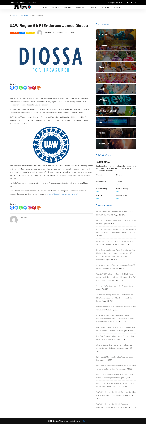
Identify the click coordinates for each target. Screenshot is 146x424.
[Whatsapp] (21, 88)
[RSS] (39, 88)
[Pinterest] (34, 88)
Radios (117, 7)
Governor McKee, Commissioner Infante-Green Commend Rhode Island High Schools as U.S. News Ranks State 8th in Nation (115, 319)
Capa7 (84, 421)
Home (45, 7)
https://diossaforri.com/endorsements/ (63, 194)
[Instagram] (30, 88)
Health (93, 7)
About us (14, 2)
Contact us (32, 2)
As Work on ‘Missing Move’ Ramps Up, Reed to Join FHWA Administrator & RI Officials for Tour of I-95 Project (114, 298)
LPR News (24, 15)
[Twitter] (131, 3)
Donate (23, 2)
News (54, 7)
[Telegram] (25, 88)
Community (81, 7)
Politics (67, 7)
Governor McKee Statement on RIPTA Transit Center (114, 286)
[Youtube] (135, 3)
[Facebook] (127, 3)
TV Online (105, 7)
